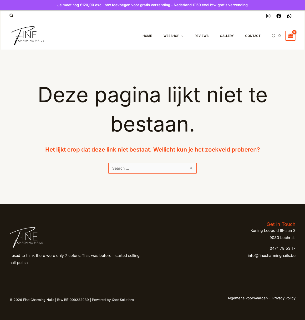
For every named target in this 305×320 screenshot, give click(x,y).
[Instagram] (268, 16)
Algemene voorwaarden (248, 298)
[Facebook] (278, 16)
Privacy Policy (283, 298)
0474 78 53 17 (282, 248)
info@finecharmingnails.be (271, 255)
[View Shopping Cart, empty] (290, 36)
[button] (12, 16)
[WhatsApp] (289, 16)
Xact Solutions (123, 300)
